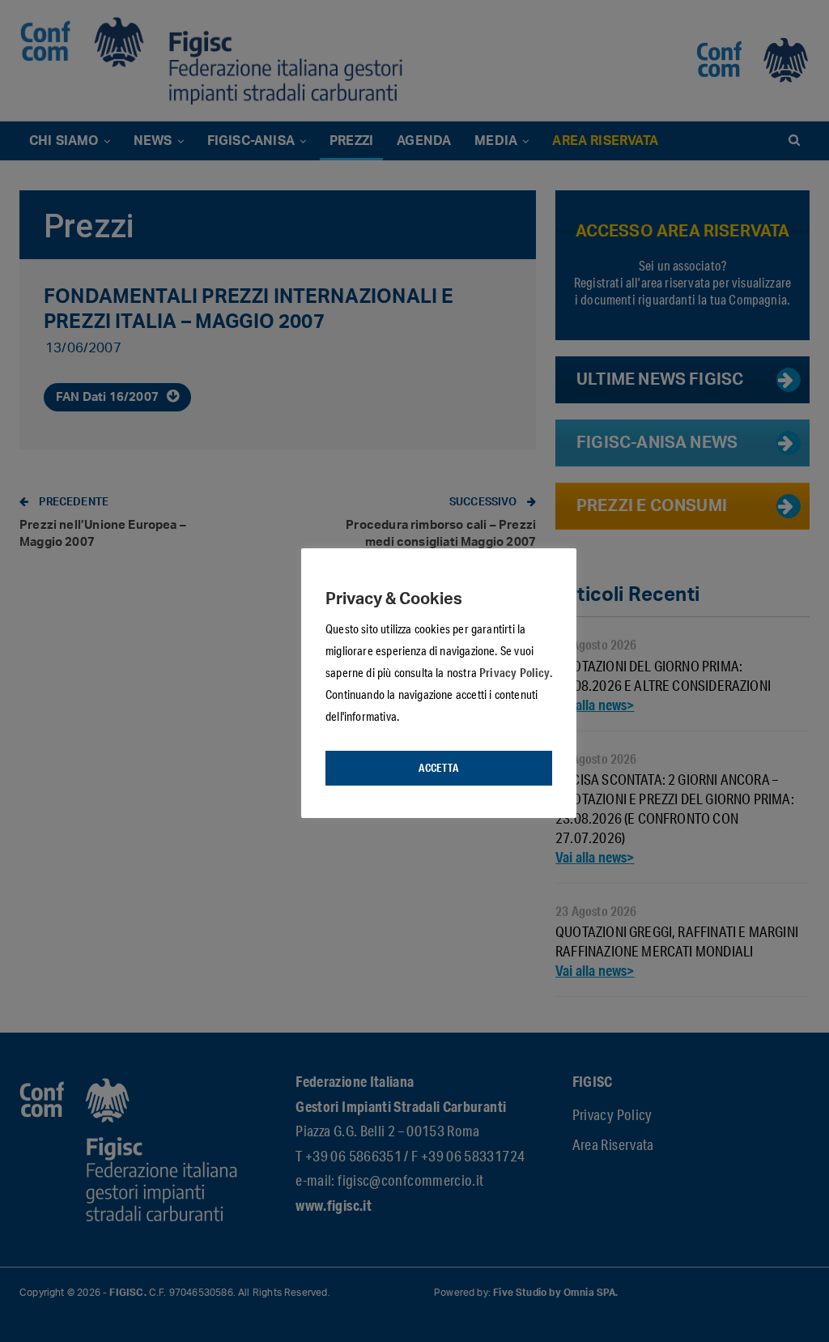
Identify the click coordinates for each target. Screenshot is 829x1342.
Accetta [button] (438, 767)
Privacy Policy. (515, 672)
